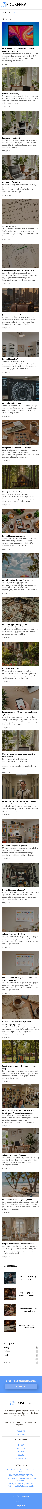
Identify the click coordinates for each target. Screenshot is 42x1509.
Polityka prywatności (21, 1496)
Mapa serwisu (21, 1501)
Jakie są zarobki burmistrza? (13, 315)
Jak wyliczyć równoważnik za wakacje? (17, 447)
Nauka (6, 1355)
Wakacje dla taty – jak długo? (13, 492)
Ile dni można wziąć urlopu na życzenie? (17, 1199)
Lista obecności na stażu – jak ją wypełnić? (18, 270)
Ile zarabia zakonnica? (10, 669)
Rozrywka (7, 1362)
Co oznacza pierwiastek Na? (21, 1475)
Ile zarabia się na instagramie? (14, 536)
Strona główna (7, 12)
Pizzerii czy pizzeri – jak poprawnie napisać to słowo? (28, 1310)
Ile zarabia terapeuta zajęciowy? (14, 845)
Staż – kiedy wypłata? (10, 226)
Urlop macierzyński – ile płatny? (14, 1155)
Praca (6, 1359)
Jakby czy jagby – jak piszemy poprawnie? (26, 1294)
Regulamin (21, 1505)
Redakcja (21, 1431)
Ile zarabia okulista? (10, 359)
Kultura (7, 1351)
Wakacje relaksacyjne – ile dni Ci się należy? (18, 580)
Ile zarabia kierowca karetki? (13, 890)
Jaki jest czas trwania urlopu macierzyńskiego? (20, 1244)
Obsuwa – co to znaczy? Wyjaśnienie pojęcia (28, 1277)
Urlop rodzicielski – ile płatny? (14, 934)
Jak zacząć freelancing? (11, 94)
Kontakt (21, 1434)
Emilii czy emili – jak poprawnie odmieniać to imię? (28, 1326)
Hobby (6, 1347)
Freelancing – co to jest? (11, 138)
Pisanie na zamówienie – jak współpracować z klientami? (21, 1485)
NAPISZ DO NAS (21, 1387)
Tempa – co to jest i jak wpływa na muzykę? (21, 1479)
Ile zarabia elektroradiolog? (13, 403)
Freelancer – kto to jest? (11, 182)
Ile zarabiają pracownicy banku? (14, 624)
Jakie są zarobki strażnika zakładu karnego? (19, 801)
